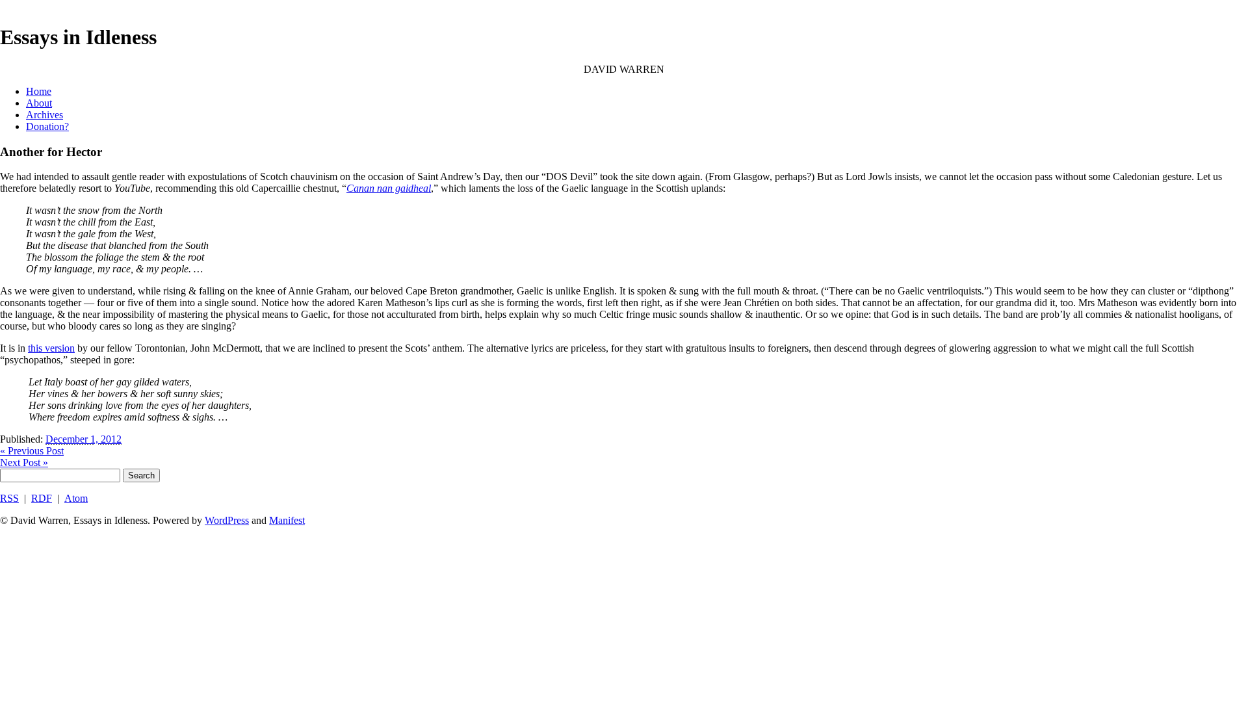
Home (38, 91)
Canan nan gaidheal (388, 188)
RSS (9, 498)
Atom (76, 498)
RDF (41, 498)
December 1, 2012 (84, 439)
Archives (44, 114)
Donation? (47, 126)
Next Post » (24, 462)
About (39, 103)
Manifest (287, 520)
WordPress (227, 520)
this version (51, 348)
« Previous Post (32, 450)
